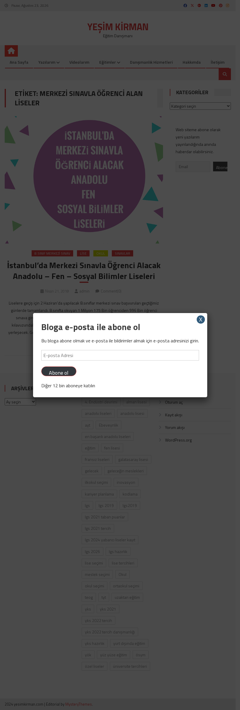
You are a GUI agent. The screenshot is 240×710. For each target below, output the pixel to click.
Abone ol (58, 372)
